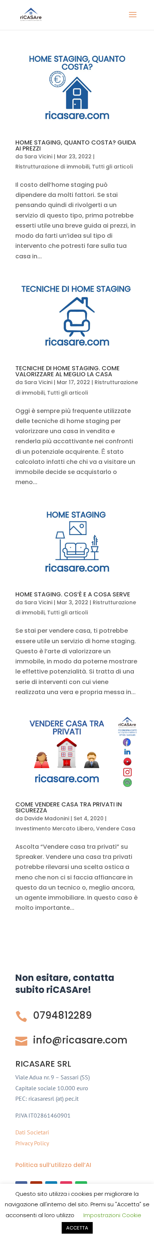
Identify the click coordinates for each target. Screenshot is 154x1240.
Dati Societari (32, 1132)
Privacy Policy (32, 1143)
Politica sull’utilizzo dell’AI (53, 1165)
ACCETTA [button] (77, 1227)
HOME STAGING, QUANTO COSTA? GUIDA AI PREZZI (75, 145)
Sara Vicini (38, 156)
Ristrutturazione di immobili (52, 166)
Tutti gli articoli (112, 166)
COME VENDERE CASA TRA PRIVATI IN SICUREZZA (68, 807)
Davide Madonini (46, 818)
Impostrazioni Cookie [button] (112, 1215)
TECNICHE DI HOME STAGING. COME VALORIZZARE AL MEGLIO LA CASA (67, 371)
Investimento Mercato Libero (54, 828)
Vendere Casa (115, 828)
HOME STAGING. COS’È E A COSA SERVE (72, 594)
